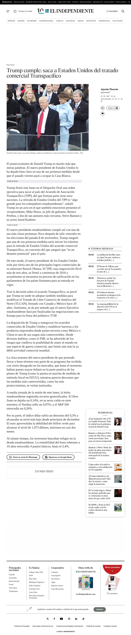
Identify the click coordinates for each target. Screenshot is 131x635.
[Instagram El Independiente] (69, 619)
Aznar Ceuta (52, 2)
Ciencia (59, 21)
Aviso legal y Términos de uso (42, 626)
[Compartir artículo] (103, 108)
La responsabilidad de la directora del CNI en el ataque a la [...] (107, 307)
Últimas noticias (19, 2)
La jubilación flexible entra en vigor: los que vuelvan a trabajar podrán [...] (108, 257)
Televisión (117, 21)
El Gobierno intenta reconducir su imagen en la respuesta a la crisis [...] (109, 295)
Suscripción (55, 575)
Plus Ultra (33, 579)
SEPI (31, 575)
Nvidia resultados (86, 2)
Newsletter (55, 579)
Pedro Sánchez (34, 586)
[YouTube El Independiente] (61, 619)
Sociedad (70, 21)
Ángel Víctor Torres (64, 2)
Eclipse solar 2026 (36, 572)
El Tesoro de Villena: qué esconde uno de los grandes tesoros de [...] (109, 269)
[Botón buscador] (123, 11)
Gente (81, 21)
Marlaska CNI (97, 2)
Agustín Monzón (109, 89)
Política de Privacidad (21, 626)
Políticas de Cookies (93, 626)
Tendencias (104, 21)
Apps (53, 582)
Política (11, 65)
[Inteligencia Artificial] (86, 589)
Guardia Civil (34, 589)
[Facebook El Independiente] (54, 619)
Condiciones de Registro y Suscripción (69, 626)
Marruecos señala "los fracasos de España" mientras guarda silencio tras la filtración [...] (107, 282)
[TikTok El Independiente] (83, 619)
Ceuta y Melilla (109, 2)
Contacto (54, 572)
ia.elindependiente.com (85, 594)
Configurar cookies (110, 626)
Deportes (91, 21)
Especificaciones (57, 589)
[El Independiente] (65, 11)
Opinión (11, 21)
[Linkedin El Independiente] (76, 619)
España (21, 21)
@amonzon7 (105, 92)
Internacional (46, 21)
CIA (129, 2)
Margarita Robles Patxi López (36, 2)
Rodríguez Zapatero (36, 582)
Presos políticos (120, 2)
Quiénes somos (57, 586)
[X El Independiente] (48, 619)
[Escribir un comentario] (103, 114)
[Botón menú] (8, 11)
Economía (32, 21)
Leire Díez (33, 592)
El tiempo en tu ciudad (25, 11)
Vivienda (75, 2)
